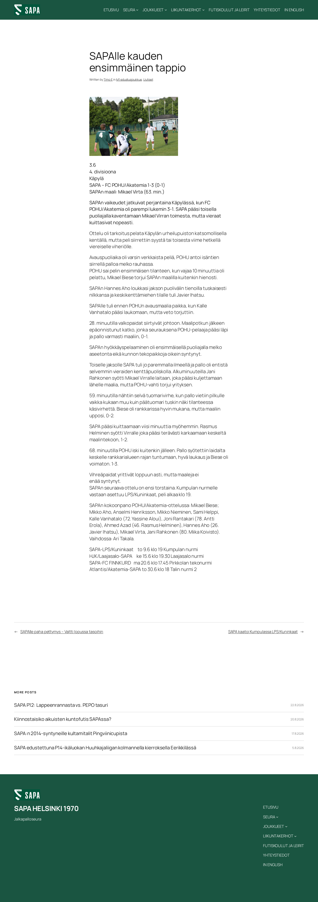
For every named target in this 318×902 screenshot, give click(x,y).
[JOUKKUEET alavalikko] (166, 10)
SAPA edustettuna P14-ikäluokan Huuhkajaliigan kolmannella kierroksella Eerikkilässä (105, 747)
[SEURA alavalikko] (137, 10)
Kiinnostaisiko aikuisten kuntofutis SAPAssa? (62, 719)
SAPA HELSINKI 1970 (46, 808)
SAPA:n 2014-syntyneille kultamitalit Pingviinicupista (70, 733)
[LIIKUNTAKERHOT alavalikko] (203, 10)
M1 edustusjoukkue (129, 79)
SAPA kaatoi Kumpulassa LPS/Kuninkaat (263, 631)
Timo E (108, 79)
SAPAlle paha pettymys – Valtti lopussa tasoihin (61, 631)
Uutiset (148, 79)
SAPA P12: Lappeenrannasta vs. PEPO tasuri (61, 705)
